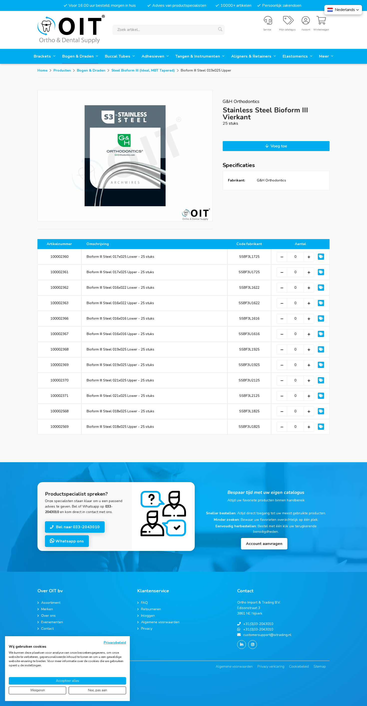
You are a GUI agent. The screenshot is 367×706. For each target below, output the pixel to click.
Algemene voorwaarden (234, 666)
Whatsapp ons (69, 541)
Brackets (43, 56)
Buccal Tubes (118, 56)
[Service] (268, 22)
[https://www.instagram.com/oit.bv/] (252, 644)
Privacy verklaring (270, 666)
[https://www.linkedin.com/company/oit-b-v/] (241, 644)
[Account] (306, 22)
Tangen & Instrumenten (198, 56)
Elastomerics (296, 56)
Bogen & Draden (78, 56)
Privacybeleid (115, 642)
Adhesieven (153, 56)
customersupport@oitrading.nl (267, 634)
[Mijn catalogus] (288, 22)
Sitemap (320, 666)
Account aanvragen (264, 543)
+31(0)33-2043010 (258, 623)
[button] (343, 9)
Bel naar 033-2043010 (78, 527)
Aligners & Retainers (251, 56)
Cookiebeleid (299, 666)
